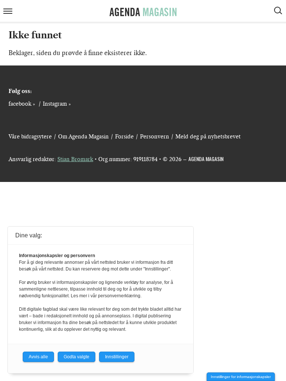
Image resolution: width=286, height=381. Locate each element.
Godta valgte (76, 356)
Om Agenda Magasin (83, 136)
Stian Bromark (75, 159)
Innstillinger (116, 356)
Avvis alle (38, 356)
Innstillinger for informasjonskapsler (241, 377)
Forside (124, 136)
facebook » (22, 103)
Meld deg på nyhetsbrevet (208, 136)
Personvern (154, 136)
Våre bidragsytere (30, 136)
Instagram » (57, 103)
